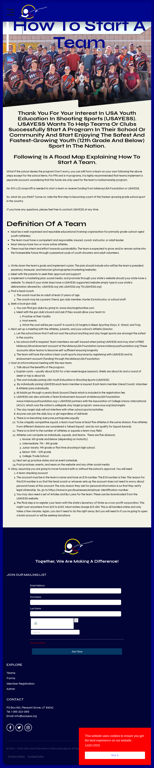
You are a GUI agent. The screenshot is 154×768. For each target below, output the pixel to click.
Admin (11, 689)
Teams (11, 673)
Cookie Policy (36, 756)
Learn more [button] (92, 745)
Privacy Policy (16, 756)
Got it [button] (115, 755)
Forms (11, 678)
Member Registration (21, 683)
